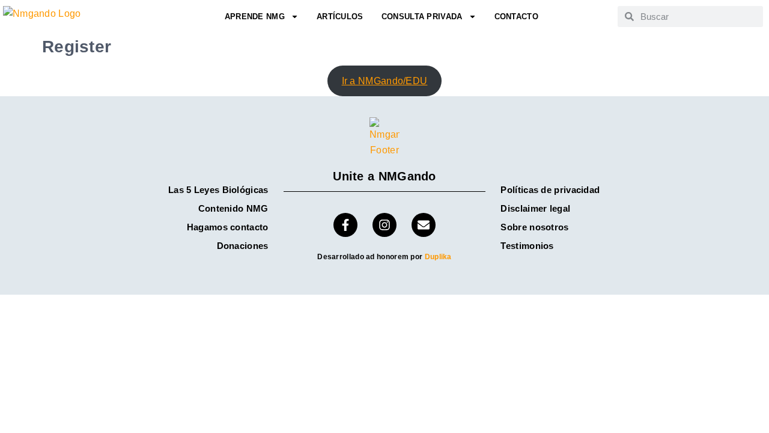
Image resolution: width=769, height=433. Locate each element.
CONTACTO (516, 16)
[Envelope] (424, 225)
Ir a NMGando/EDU (385, 81)
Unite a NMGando (384, 176)
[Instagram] (384, 225)
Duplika (438, 257)
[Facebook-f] (345, 225)
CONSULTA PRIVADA (422, 16)
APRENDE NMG (255, 16)
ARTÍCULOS (340, 16)
